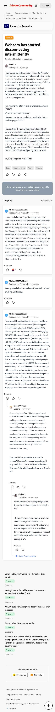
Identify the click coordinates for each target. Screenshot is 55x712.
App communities (21, 13)
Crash (30, 168)
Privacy (38, 694)
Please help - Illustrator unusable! (19, 623)
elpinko (12, 64)
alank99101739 (20, 405)
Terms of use (28, 694)
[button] (5, 6)
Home (8, 13)
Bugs (8, 168)
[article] (27, 240)
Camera (39, 168)
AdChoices (12, 708)
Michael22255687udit (18, 209)
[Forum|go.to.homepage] (21, 5)
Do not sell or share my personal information (22, 704)
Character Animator (39, 13)
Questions (9, 15)
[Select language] (36, 5)
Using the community (14, 694)
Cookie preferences (13, 699)
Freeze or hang (18, 168)
